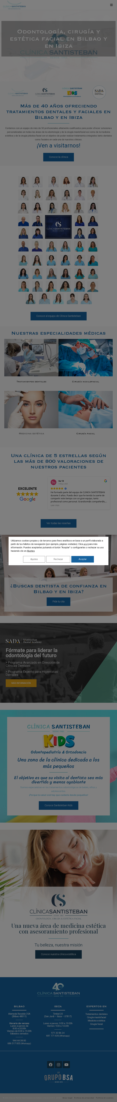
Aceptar (83, 559)
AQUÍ (86, 544)
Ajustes (31, 551)
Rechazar (58, 559)
